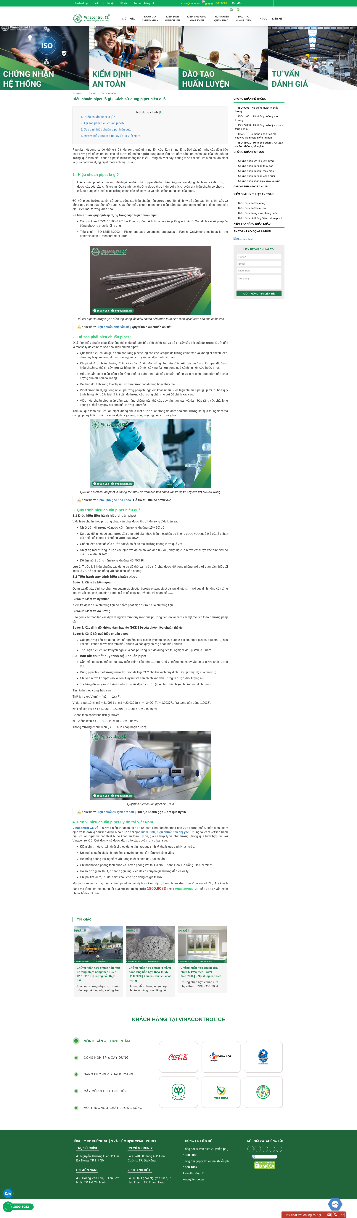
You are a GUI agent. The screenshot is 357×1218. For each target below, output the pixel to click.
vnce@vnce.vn (190, 3)
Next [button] (225, 947)
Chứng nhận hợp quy (249, 151)
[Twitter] (265, 1149)
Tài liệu (110, 3)
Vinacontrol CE (84, 827)
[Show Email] (329, 1214)
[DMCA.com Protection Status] (265, 1165)
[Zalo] (8, 1193)
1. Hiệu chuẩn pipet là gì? (98, 116)
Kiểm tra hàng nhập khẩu (252, 223)
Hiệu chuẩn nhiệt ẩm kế (113, 327)
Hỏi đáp (124, 3)
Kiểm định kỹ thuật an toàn (254, 194)
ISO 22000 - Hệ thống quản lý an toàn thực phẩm (259, 127)
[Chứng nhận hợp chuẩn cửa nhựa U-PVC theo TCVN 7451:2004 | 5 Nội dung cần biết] (98, 944)
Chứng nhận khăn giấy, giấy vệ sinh (259, 180)
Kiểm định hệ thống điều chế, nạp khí (260, 218)
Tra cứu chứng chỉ (144, 3)
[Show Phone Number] (335, 1214)
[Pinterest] (279, 1149)
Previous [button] (76, 947)
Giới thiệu (128, 18)
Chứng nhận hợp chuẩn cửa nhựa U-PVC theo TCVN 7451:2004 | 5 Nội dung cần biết (97, 972)
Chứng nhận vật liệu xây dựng (256, 160)
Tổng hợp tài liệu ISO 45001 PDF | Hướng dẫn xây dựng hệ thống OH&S (202, 972)
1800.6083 (220, 3)
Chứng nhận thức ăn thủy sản (255, 165)
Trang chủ (78, 93)
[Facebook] (250, 1149)
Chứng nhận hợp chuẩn (251, 186)
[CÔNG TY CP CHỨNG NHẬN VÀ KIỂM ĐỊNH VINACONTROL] (91, 19)
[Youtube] (258, 1149)
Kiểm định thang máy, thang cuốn (258, 213)
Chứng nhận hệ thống (250, 98)
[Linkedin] (272, 1149)
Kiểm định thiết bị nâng (251, 203)
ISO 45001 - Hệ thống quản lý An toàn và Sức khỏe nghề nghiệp (259, 144)
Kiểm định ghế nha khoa (114, 500)
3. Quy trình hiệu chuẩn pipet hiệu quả (106, 129)
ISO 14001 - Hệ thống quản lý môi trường (256, 118)
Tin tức (97, 3)
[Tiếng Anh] (239, 8)
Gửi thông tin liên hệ (259, 293)
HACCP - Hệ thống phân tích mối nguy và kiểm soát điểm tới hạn (256, 135)
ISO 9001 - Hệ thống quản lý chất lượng (256, 109)
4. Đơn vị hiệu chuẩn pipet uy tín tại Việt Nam (110, 135)
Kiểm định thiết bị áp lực (252, 208)
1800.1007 (190, 1167)
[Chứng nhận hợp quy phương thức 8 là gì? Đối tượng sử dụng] (150, 944)
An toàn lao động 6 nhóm (252, 231)
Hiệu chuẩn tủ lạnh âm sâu (116, 812)
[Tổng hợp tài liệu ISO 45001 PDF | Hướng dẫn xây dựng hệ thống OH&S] (202, 944)
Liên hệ (277, 18)
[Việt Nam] (232, 8)
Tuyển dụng (81, 3)
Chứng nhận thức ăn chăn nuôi (256, 175)
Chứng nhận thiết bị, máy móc (256, 170)
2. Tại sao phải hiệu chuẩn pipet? (102, 123)
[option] (98, 959)
